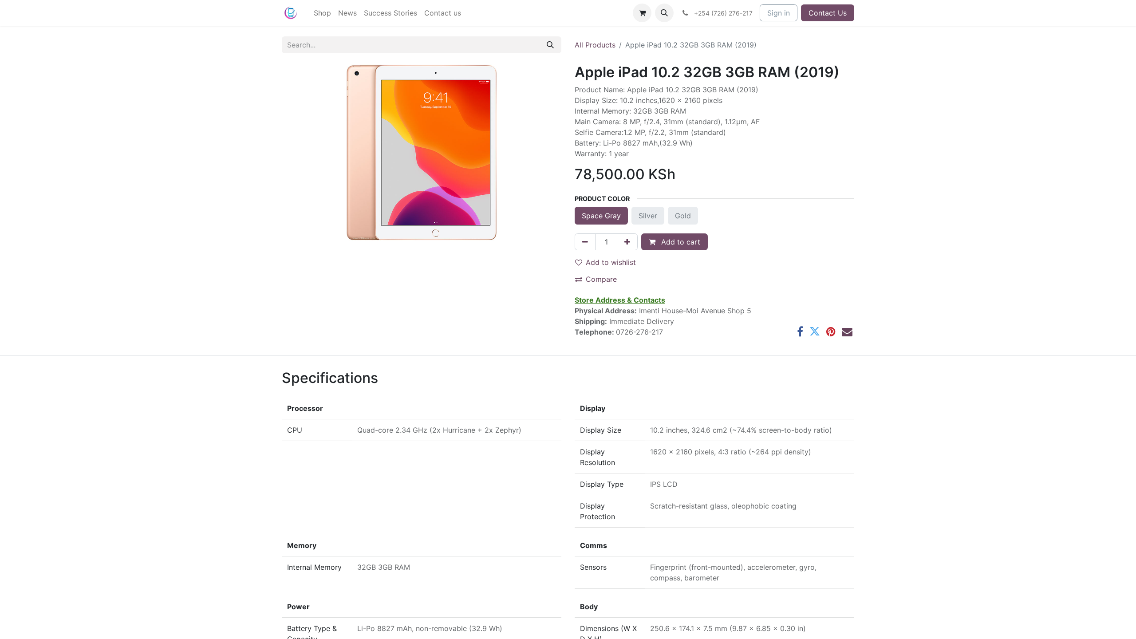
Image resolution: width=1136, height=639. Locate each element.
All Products (595, 44)
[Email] (847, 331)
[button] (664, 13)
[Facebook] (800, 331)
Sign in (778, 12)
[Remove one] (585, 241)
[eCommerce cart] (642, 13)
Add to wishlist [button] (611, 262)
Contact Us (828, 12)
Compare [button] (601, 279)
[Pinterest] (831, 331)
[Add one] (627, 241)
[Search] (550, 44)
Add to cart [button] (679, 241)
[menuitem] (322, 13)
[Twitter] (814, 331)
